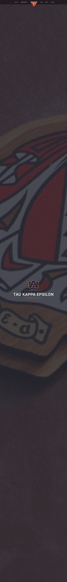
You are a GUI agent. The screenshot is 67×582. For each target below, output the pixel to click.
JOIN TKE (16, 2)
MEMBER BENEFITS (24, 2)
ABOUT (47, 2)
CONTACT (52, 2)
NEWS (41, 2)
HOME (11, 2)
